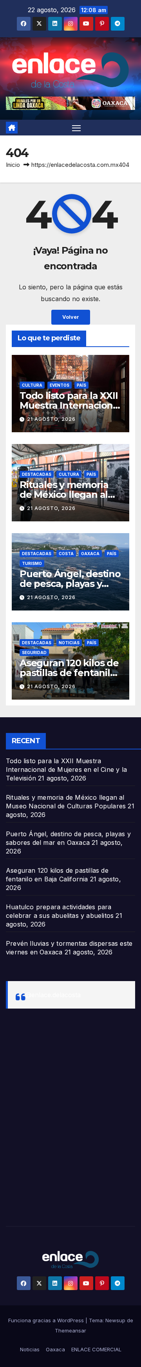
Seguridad (34, 652)
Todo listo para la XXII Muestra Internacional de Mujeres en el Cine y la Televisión (66, 769)
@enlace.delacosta (53, 995)
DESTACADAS (36, 474)
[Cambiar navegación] (76, 127)
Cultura (32, 385)
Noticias (69, 642)
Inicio (13, 164)
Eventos (59, 385)
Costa (66, 553)
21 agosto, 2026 (51, 419)
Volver (70, 317)
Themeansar (70, 1330)
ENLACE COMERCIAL (96, 1349)
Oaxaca (90, 553)
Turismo (32, 563)
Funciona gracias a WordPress (46, 1320)
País (81, 385)
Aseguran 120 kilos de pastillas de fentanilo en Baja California (69, 672)
